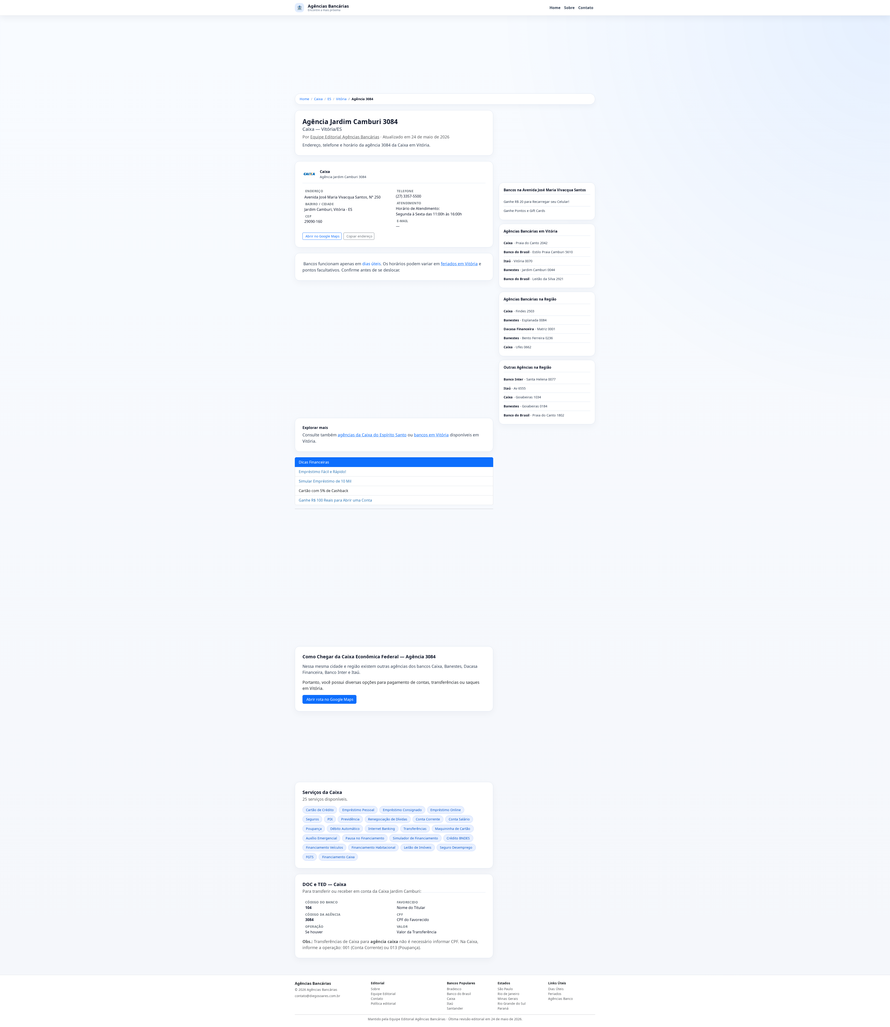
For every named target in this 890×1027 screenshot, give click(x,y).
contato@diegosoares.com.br (317, 996)
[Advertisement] (445, 59)
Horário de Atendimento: (418, 208)
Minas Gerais (508, 998)
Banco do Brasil (459, 994)
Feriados (554, 994)
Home (555, 7)
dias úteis (371, 263)
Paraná (503, 1008)
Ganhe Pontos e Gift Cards (524, 210)
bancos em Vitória (431, 435)
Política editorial (383, 1003)
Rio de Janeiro (508, 994)
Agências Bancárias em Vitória (530, 231)
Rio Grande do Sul (512, 1003)
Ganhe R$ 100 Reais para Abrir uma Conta (335, 500)
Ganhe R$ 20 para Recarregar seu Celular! (536, 201)
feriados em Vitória (459, 263)
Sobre (569, 7)
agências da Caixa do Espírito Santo (372, 435)
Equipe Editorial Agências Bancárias (344, 137)
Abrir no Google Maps (322, 236)
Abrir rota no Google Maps (329, 699)
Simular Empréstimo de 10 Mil (325, 481)
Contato (585, 7)
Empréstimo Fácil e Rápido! (322, 471)
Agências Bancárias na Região (530, 299)
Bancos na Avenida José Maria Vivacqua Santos (545, 190)
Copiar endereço (359, 236)
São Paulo (505, 989)
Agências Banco (560, 998)
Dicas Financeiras (314, 462)
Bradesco (454, 989)
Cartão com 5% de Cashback (323, 490)
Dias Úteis (556, 989)
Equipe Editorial (383, 994)
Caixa (451, 998)
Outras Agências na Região (527, 367)
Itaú (450, 1003)
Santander (455, 1008)
